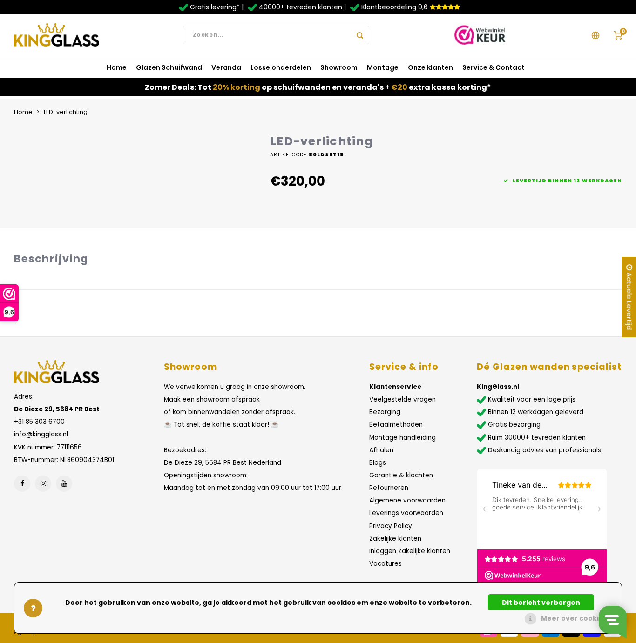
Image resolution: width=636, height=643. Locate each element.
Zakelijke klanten (395, 538)
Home (117, 67)
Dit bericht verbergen (541, 602)
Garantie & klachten (401, 475)
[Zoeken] (360, 35)
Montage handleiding (402, 437)
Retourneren (388, 487)
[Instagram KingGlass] (43, 484)
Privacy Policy (390, 526)
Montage (383, 67)
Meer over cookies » (576, 618)
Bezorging (384, 412)
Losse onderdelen (280, 67)
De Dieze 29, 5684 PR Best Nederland (222, 462)
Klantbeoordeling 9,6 (394, 7)
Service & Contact (493, 67)
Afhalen (381, 450)
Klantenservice (395, 386)
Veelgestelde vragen (402, 399)
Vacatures (385, 563)
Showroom (339, 67)
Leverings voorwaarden (406, 513)
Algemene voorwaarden (407, 500)
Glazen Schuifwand (169, 67)
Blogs (377, 462)
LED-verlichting (66, 112)
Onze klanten (430, 67)
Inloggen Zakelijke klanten (409, 551)
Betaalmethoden (396, 424)
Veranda (226, 67)
